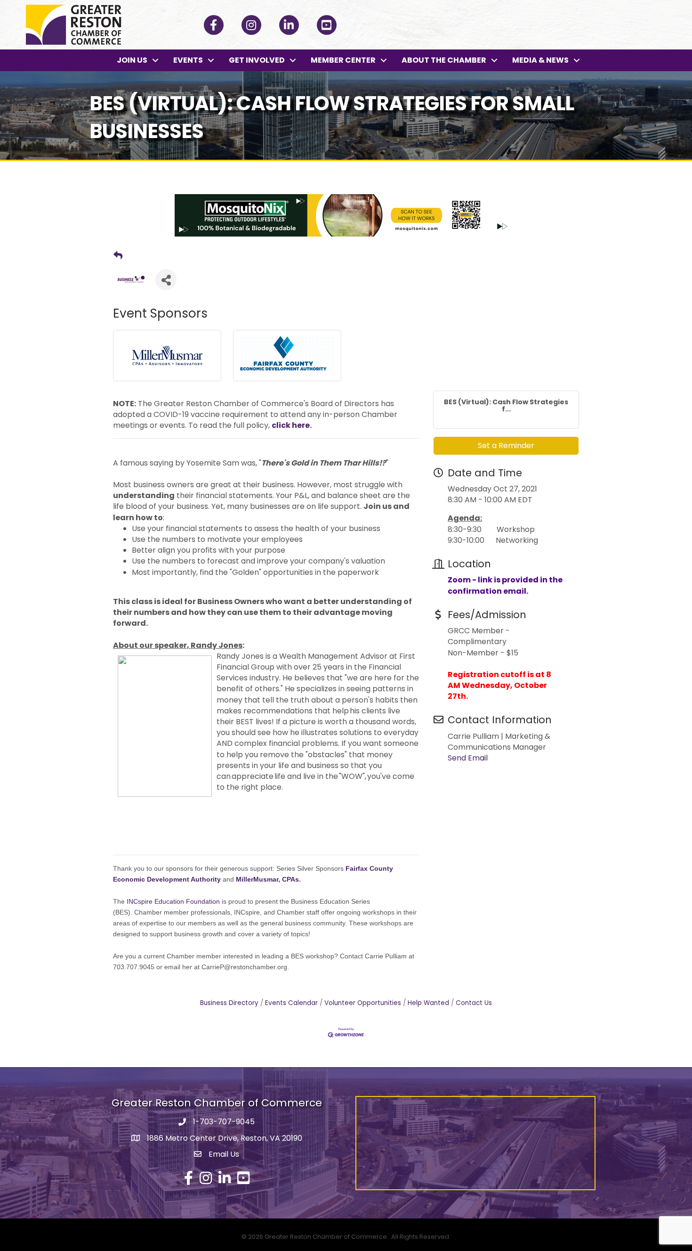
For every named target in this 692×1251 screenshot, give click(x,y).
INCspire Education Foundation (173, 901)
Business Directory (229, 1002)
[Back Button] (117, 255)
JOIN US (132, 60)
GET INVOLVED (257, 60)
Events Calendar (291, 1002)
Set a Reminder (506, 445)
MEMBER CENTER (343, 60)
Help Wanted (428, 1002)
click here (291, 425)
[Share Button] (166, 279)
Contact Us (474, 1002)
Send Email (468, 757)
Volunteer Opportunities (362, 1002)
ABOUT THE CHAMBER (444, 60)
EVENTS (188, 60)
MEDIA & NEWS (540, 60)
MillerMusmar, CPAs (267, 879)
